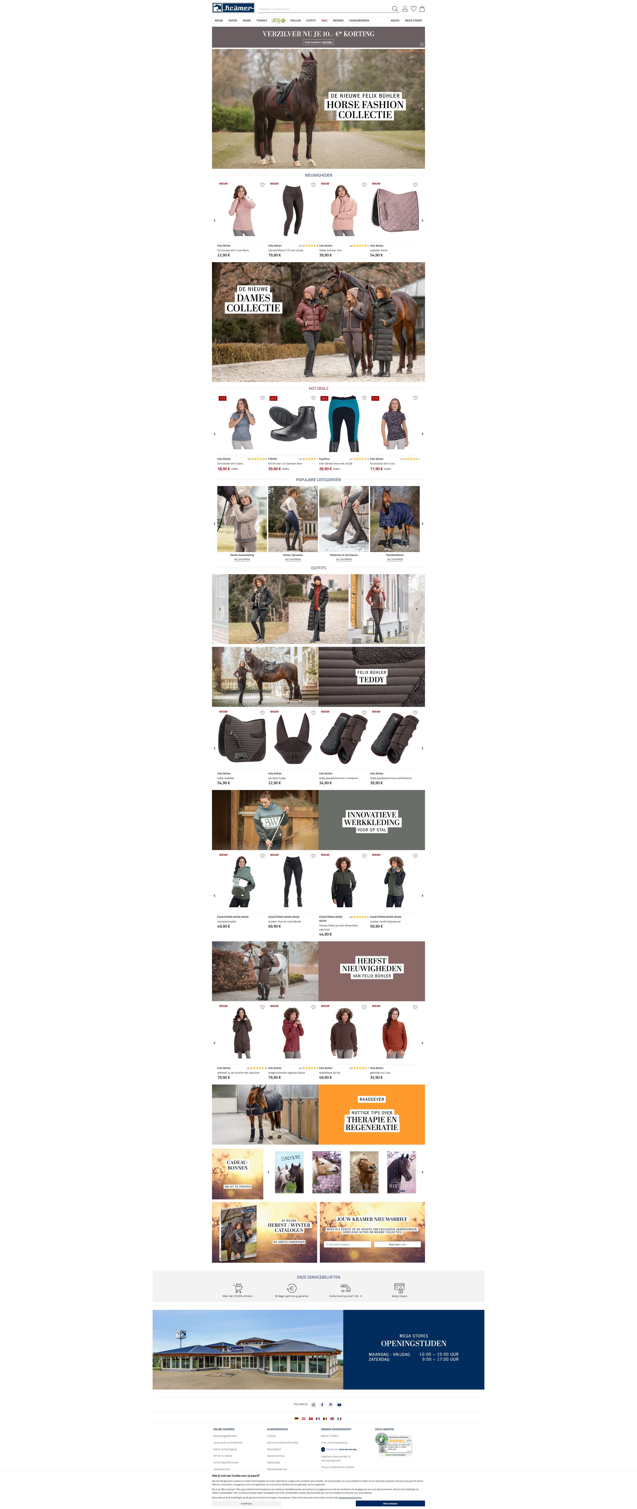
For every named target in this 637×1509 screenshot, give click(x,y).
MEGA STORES (413, 20)
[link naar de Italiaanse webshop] (340, 1418)
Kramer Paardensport (336, 1429)
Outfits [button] (311, 20)
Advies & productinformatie (282, 1442)
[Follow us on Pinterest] (330, 1405)
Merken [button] (338, 20)
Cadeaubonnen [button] (359, 20)
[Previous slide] (220, 609)
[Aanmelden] (405, 8)
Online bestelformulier (226, 1462)
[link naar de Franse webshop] (318, 1418)
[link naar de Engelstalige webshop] (332, 1418)
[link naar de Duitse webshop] (297, 1418)
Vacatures (339, 1449)
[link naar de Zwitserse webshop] (311, 1418)
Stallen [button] (295, 20)
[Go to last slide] (214, 109)
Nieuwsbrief (274, 1449)
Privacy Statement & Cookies (337, 1467)
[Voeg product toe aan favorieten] (262, 185)
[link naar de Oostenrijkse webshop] (304, 1418)
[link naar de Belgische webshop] (325, 1418)
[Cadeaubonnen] (237, 1174)
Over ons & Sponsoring (334, 1442)
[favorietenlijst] (414, 8)
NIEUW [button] (219, 20)
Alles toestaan (390, 1503)
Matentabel (273, 1462)
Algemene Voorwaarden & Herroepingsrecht (335, 1458)
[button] (278, 20)
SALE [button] (324, 20)
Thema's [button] (261, 20)
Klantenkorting (275, 1456)
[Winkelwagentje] (422, 8)
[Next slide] (422, 109)
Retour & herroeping (225, 1449)
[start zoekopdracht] (396, 9)
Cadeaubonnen (221, 1469)
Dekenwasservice (277, 1469)
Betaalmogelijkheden (225, 1436)
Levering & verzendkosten (228, 1442)
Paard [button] (247, 20)
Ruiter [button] (233, 20)
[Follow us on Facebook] (322, 1405)
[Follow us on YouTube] (339, 1405)
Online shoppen (223, 1429)
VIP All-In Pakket (222, 1456)
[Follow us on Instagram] (313, 1405)
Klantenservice (277, 1429)
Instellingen (246, 1503)
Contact (271, 1436)
